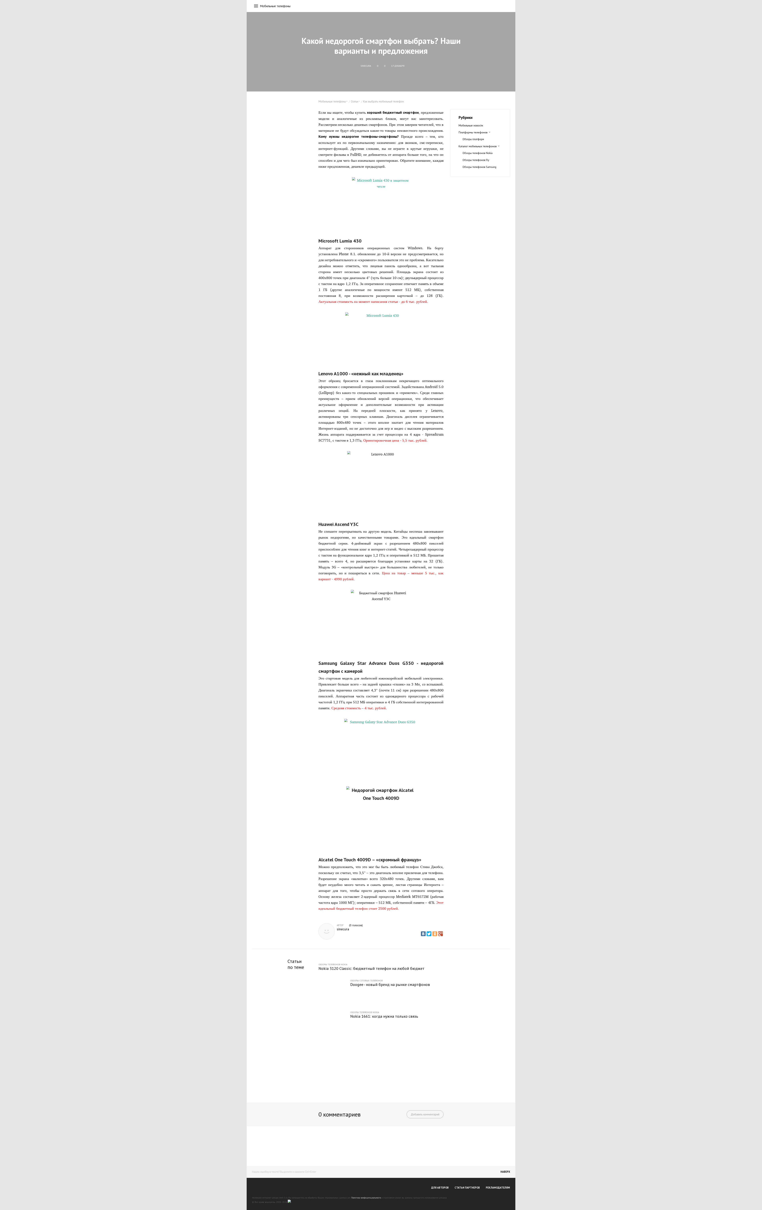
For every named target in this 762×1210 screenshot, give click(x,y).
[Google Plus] (440, 933)
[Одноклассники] (434, 933)
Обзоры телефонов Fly (476, 160)
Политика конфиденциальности (366, 1197)
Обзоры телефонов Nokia (478, 153)
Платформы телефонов (473, 132)
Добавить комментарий (425, 1114)
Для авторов (440, 1187)
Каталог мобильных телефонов (478, 146)
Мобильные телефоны (275, 6)
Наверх (505, 1171)
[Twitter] (429, 933)
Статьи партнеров (467, 1187)
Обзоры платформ (473, 139)
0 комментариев (339, 1114)
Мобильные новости (471, 125)
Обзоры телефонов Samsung (479, 167)
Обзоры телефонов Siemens (479, 174)
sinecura (343, 929)
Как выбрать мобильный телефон (383, 101)
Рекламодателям (498, 1187)
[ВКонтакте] (423, 933)
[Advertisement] (381, 1066)
